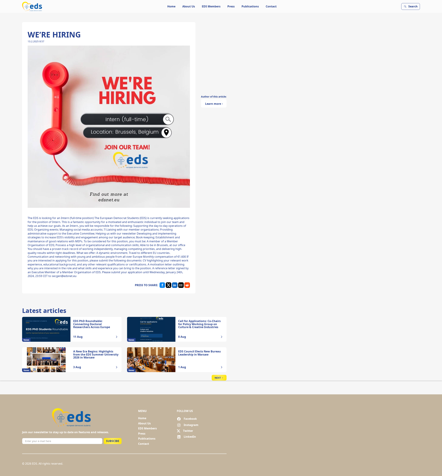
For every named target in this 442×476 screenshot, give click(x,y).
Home (171, 6)
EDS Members (211, 6)
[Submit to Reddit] (187, 285)
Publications (250, 6)
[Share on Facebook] (162, 285)
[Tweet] (168, 285)
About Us (188, 6)
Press (231, 6)
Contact (271, 6)
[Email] (181, 285)
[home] (32, 6)
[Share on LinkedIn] (174, 285)
